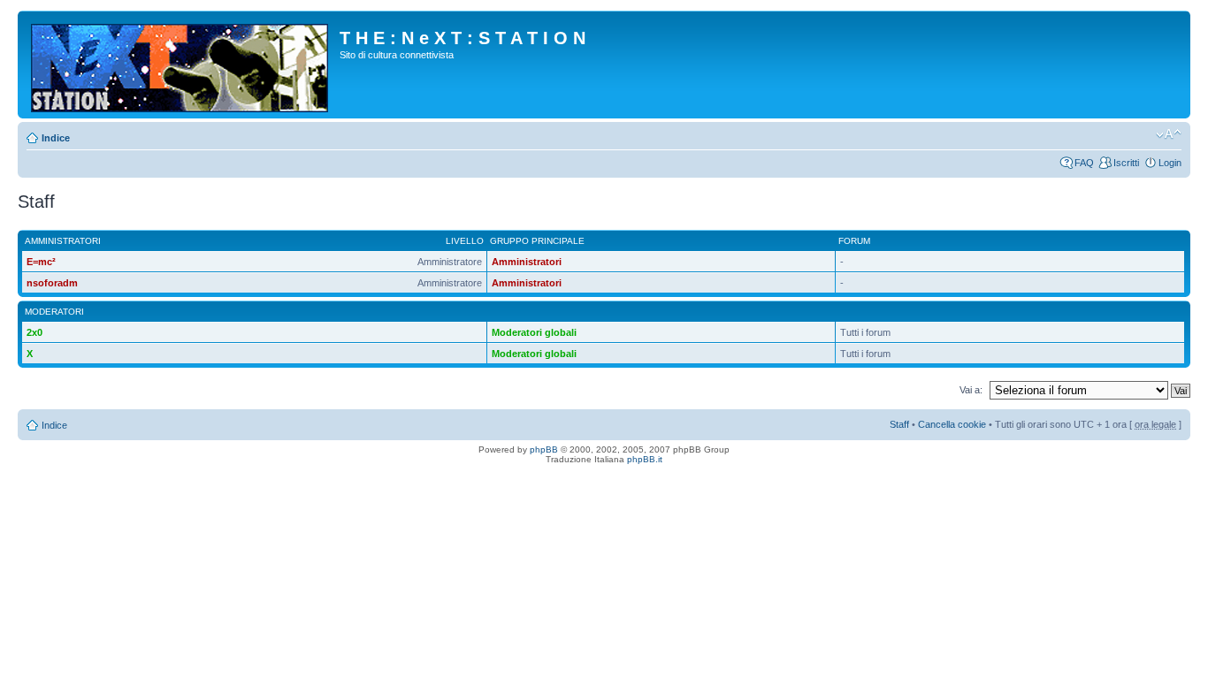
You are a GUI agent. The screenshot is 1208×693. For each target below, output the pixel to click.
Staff (899, 424)
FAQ (1084, 162)
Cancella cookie (952, 424)
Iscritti (1126, 162)
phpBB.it (644, 459)
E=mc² (41, 261)
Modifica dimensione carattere (1168, 134)
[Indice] (181, 64)
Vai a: (971, 390)
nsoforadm (52, 283)
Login (1169, 162)
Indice (56, 138)
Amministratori (527, 261)
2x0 (34, 332)
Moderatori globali (534, 332)
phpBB (544, 449)
